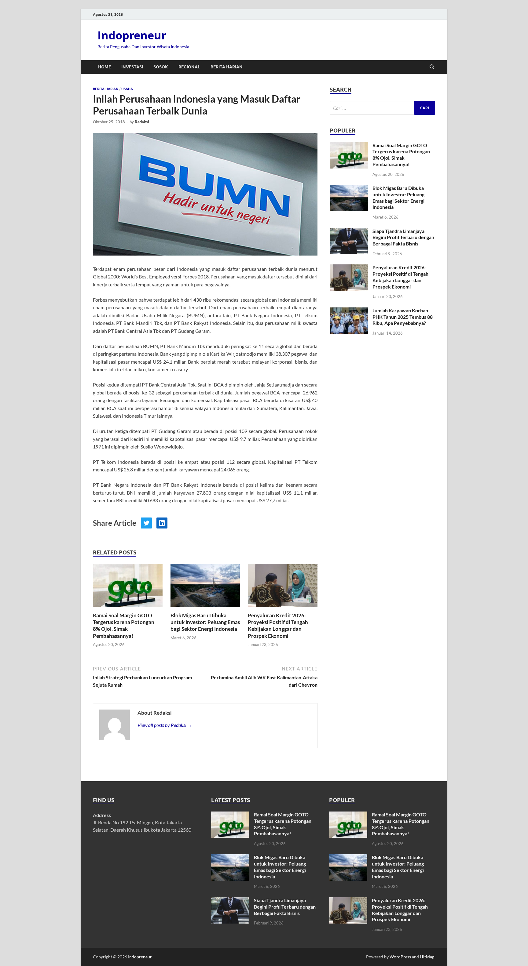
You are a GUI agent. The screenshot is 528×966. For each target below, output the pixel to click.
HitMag (427, 956)
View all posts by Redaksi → (165, 725)
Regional (189, 66)
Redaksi (142, 121)
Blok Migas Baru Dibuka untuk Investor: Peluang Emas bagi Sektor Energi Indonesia (205, 622)
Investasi (132, 66)
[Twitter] (146, 523)
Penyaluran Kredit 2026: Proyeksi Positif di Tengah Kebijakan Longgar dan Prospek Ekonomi (278, 625)
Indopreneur (131, 35)
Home (104, 66)
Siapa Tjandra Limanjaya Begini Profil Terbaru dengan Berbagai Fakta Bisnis (403, 237)
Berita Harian (227, 66)
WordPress (400, 956)
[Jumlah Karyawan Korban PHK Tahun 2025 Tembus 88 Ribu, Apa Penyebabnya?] (349, 311)
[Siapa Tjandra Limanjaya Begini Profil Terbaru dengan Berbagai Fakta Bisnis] (349, 231)
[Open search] (432, 67)
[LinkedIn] (161, 523)
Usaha (127, 89)
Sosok (160, 66)
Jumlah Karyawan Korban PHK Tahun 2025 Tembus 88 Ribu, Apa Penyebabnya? (402, 316)
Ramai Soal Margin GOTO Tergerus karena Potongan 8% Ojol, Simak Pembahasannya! (123, 625)
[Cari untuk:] (382, 108)
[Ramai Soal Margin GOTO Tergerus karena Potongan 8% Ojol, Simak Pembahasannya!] (128, 587)
